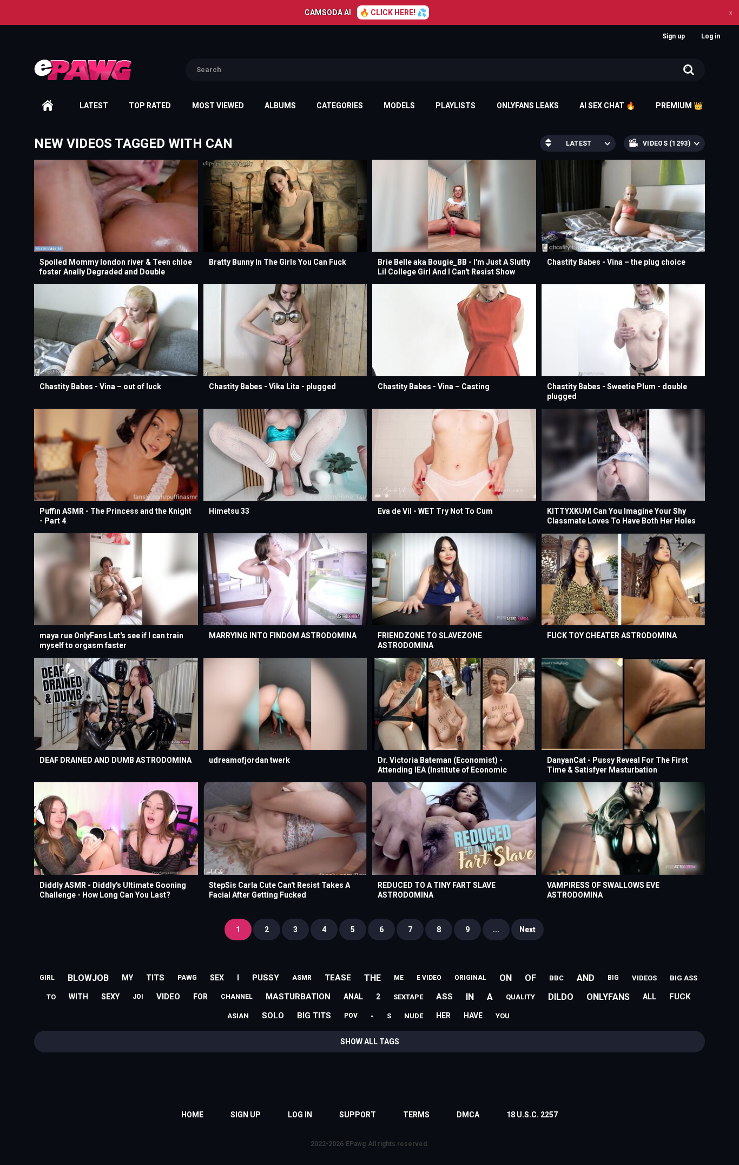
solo (273, 1015)
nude (413, 1016)
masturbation (298, 997)
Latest (94, 105)
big (613, 977)
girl (47, 977)
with (78, 996)
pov (351, 1015)
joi (138, 996)
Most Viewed (218, 105)
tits (155, 978)
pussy (265, 978)
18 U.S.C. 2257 (532, 1114)
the (372, 978)
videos (644, 978)
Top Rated (150, 105)
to (51, 997)
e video (429, 977)
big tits (314, 1015)
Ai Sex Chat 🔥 (607, 105)
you (503, 1016)
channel (237, 996)
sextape (408, 997)
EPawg (356, 1144)
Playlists (456, 105)
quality (520, 997)
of (530, 978)
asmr (302, 977)
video (168, 997)
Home (47, 105)
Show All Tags (369, 1041)
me (399, 977)
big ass (683, 978)
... (496, 929)
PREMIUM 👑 (679, 105)
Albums (280, 105)
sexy (110, 996)
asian (238, 1016)
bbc (556, 978)
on (505, 978)
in (470, 997)
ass (444, 997)
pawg (187, 977)
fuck (679, 997)
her (443, 1015)
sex (217, 977)
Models (399, 105)
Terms (416, 1114)
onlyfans (608, 997)
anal (353, 996)
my (127, 977)
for (200, 996)
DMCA (468, 1114)
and (586, 978)
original (470, 977)
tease (338, 978)
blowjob (88, 978)
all (649, 996)
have (473, 1015)
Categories (339, 105)
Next (527, 929)
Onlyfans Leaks (528, 105)
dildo (560, 997)
